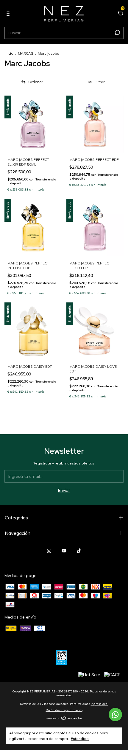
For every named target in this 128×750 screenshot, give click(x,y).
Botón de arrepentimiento (64, 710)
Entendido (80, 738)
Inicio (8, 53)
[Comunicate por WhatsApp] (115, 714)
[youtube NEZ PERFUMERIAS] (64, 550)
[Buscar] (117, 32)
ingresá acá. (99, 704)
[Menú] (9, 14)
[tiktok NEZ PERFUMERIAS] (79, 550)
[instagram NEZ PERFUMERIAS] (49, 550)
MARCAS (25, 53)
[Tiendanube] (64, 718)
